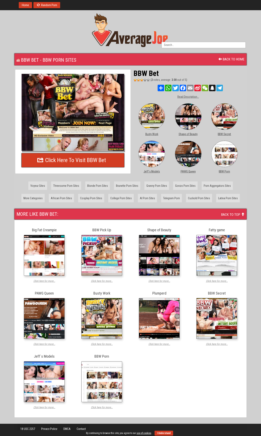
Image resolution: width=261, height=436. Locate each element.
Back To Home (233, 59)
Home (25, 5)
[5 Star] (148, 80)
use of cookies (144, 433)
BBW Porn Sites (59, 60)
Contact (81, 428)
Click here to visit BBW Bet (75, 160)
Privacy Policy (49, 428)
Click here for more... (44, 281)
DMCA (67, 428)
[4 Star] (145, 80)
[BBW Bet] (72, 112)
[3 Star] (141, 80)
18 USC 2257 (27, 428)
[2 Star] (138, 80)
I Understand (164, 433)
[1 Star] (135, 80)
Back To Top (231, 214)
